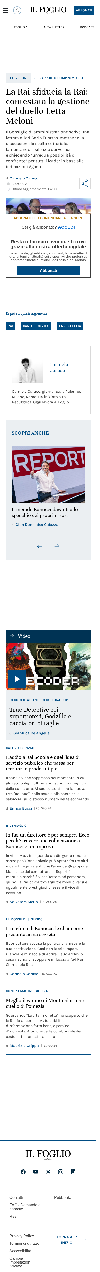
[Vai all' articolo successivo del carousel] (56, 543)
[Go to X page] (48, 1169)
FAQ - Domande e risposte (25, 1204)
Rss (12, 1213)
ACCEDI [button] (66, 227)
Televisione (18, 78)
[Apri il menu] (5, 10)
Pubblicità (62, 1195)
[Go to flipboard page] (73, 1169)
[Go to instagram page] (60, 1169)
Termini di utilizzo (24, 1240)
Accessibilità (20, 1248)
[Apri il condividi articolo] (85, 183)
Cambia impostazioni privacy (20, 1259)
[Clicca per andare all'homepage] (48, 1152)
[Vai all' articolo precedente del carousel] (39, 543)
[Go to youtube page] (35, 1169)
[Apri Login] (17, 10)
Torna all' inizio (67, 1237)
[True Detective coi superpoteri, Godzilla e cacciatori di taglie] (48, 663)
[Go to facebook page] (23, 1169)
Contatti (16, 1195)
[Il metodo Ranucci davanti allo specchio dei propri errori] (48, 473)
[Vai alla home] (48, 10)
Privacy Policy (21, 1233)
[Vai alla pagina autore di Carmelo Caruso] (27, 367)
